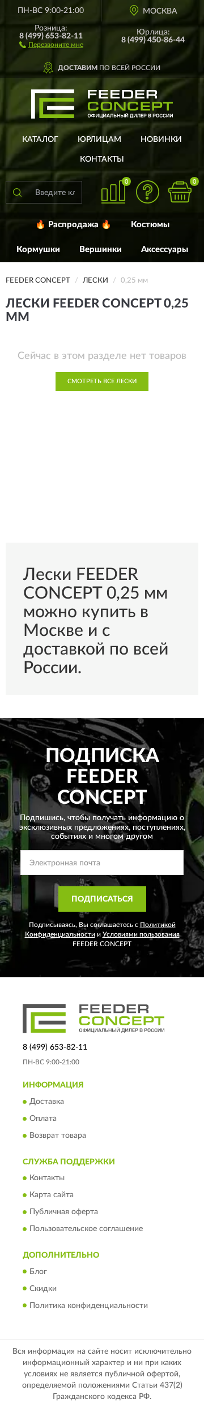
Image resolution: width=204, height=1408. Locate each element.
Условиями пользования (141, 934)
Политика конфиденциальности (88, 1306)
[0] (179, 191)
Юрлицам (99, 140)
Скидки (43, 1289)
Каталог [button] (40, 140)
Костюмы (150, 224)
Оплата (43, 1119)
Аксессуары (164, 249)
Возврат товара (57, 1136)
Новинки (161, 140)
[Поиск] (17, 192)
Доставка (46, 1102)
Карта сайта (51, 1195)
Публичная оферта (63, 1212)
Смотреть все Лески (102, 381)
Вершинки (100, 249)
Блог (38, 1272)
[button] (51, 44)
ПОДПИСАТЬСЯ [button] (102, 899)
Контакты (102, 159)
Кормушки (38, 249)
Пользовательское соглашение (86, 1229)
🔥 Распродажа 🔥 (73, 224)
